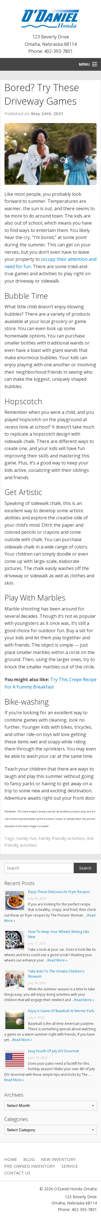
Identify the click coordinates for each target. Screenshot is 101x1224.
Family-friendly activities (61, 838)
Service (69, 1166)
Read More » (57, 960)
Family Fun (26, 838)
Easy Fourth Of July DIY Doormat (53, 1051)
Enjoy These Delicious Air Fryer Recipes (59, 891)
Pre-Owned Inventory (29, 1166)
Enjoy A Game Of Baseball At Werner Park (61, 1010)
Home (10, 1159)
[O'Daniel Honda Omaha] (50, 17)
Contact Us (17, 1173)
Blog (29, 1159)
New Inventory (58, 1159)
